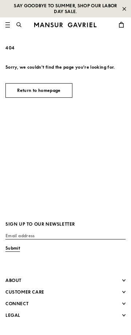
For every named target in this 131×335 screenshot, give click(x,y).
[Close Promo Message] (124, 8)
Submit (12, 248)
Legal (12, 315)
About (13, 280)
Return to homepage (38, 90)
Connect (16, 303)
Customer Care (24, 292)
